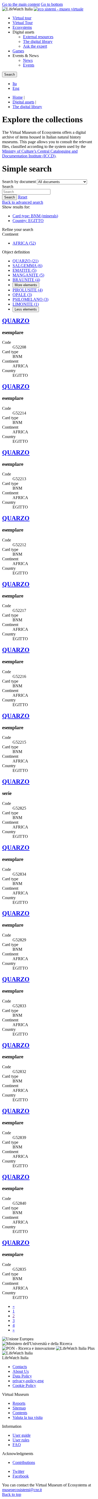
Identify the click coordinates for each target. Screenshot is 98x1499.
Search (7, 186)
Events (28, 65)
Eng (16, 88)
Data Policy (22, 1376)
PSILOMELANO (30, 299)
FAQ (17, 1444)
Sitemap (19, 1408)
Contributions (24, 1462)
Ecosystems (22, 27)
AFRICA (24, 243)
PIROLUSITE (28, 290)
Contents (20, 1413)
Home (18, 97)
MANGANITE (28, 275)
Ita (15, 83)
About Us (21, 1371)
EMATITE (24, 270)
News (28, 60)
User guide (22, 1435)
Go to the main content (21, 4)
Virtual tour (22, 18)
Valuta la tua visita (28, 1417)
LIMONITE (26, 304)
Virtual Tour (23, 22)
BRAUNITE (26, 280)
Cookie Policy (24, 1385)
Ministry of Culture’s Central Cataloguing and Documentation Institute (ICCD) (40, 153)
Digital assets (23, 102)
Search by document (19, 181)
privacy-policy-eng (28, 1381)
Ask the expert (35, 46)
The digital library (38, 41)
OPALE (22, 294)
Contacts (20, 1366)
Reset (22, 197)
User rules (21, 1440)
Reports (19, 1403)
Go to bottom (52, 4)
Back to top (11, 1494)
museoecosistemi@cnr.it (22, 1489)
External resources (38, 37)
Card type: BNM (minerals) (35, 216)
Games (18, 51)
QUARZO (25, 261)
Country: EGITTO (28, 220)
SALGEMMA (27, 265)
